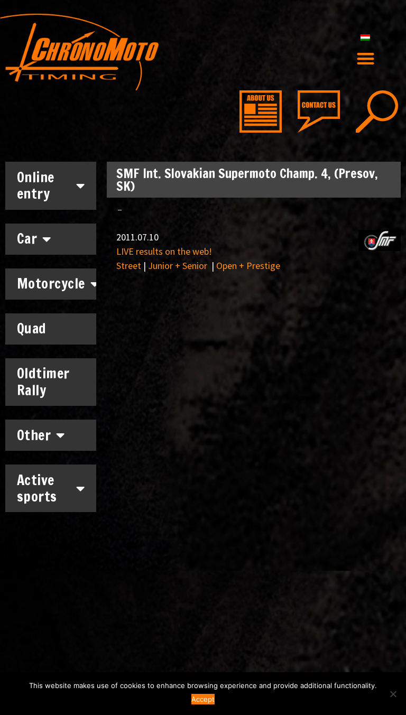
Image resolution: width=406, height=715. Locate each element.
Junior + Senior (178, 265)
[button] (366, 58)
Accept (203, 699)
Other (34, 435)
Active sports (37, 488)
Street (128, 265)
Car (27, 238)
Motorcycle (51, 283)
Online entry (35, 185)
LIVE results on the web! (164, 251)
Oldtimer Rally (43, 382)
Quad (32, 328)
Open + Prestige (248, 265)
